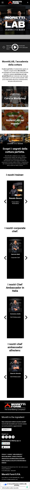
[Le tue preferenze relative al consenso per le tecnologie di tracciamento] (27, 487)
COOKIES (9, 454)
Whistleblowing (6, 456)
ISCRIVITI (5, 429)
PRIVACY (4, 454)
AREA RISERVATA (17, 454)
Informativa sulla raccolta (10, 488)
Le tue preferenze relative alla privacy (16, 484)
